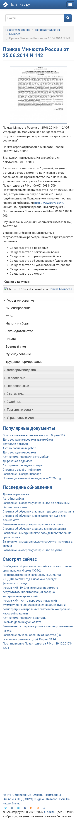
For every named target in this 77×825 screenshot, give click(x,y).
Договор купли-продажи (19, 452)
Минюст (15, 34)
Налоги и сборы (17, 323)
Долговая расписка (16, 494)
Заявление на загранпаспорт (22, 474)
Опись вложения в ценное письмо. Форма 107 (34, 435)
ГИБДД (11, 339)
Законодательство (47, 29)
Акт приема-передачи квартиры (24, 617)
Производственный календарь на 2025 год (32, 575)
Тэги (61, 799)
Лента (7, 795)
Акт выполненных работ (19, 448)
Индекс (39, 799)
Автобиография (13, 498)
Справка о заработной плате (22, 469)
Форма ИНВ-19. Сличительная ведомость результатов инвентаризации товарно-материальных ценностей (31, 592)
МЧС (9, 316)
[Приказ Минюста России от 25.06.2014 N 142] (38, 95)
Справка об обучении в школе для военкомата (34, 528)
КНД (20, 799)
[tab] (38, 300)
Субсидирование (18, 354)
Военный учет (16, 346)
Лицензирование (18, 308)
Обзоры (38, 795)
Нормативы (53, 795)
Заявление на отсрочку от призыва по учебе (32, 550)
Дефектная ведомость (18, 461)
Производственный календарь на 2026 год (32, 478)
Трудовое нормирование (24, 361)
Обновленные (22, 795)
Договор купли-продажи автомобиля (28, 439)
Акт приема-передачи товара (22, 465)
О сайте (49, 812)
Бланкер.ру (20, 4)
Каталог (51, 799)
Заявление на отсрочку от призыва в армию (33, 524)
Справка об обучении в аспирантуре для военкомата (38, 511)
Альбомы (9, 799)
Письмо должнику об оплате (22, 622)
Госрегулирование (17, 29)
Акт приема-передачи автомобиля (26, 456)
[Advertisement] (38, 703)
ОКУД (29, 799)
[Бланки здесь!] (5, 4)
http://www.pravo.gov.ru (49, 202)
